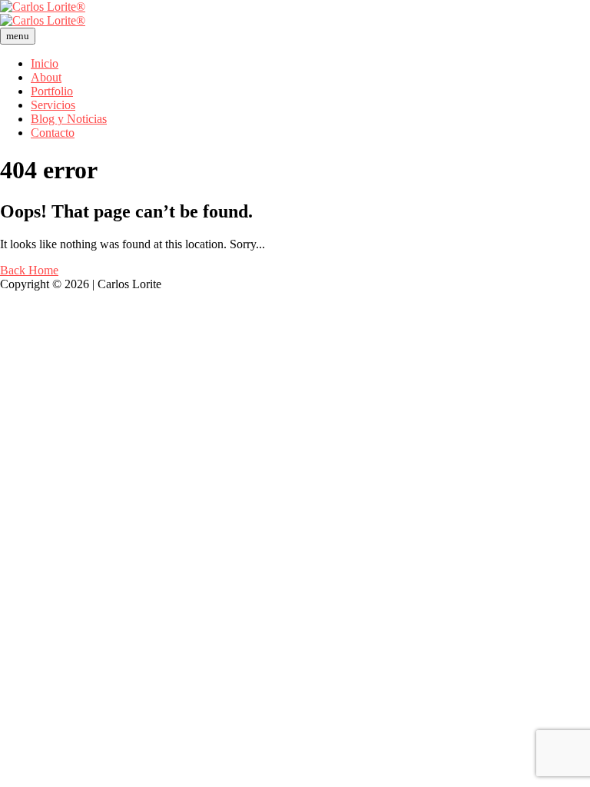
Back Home (29, 270)
